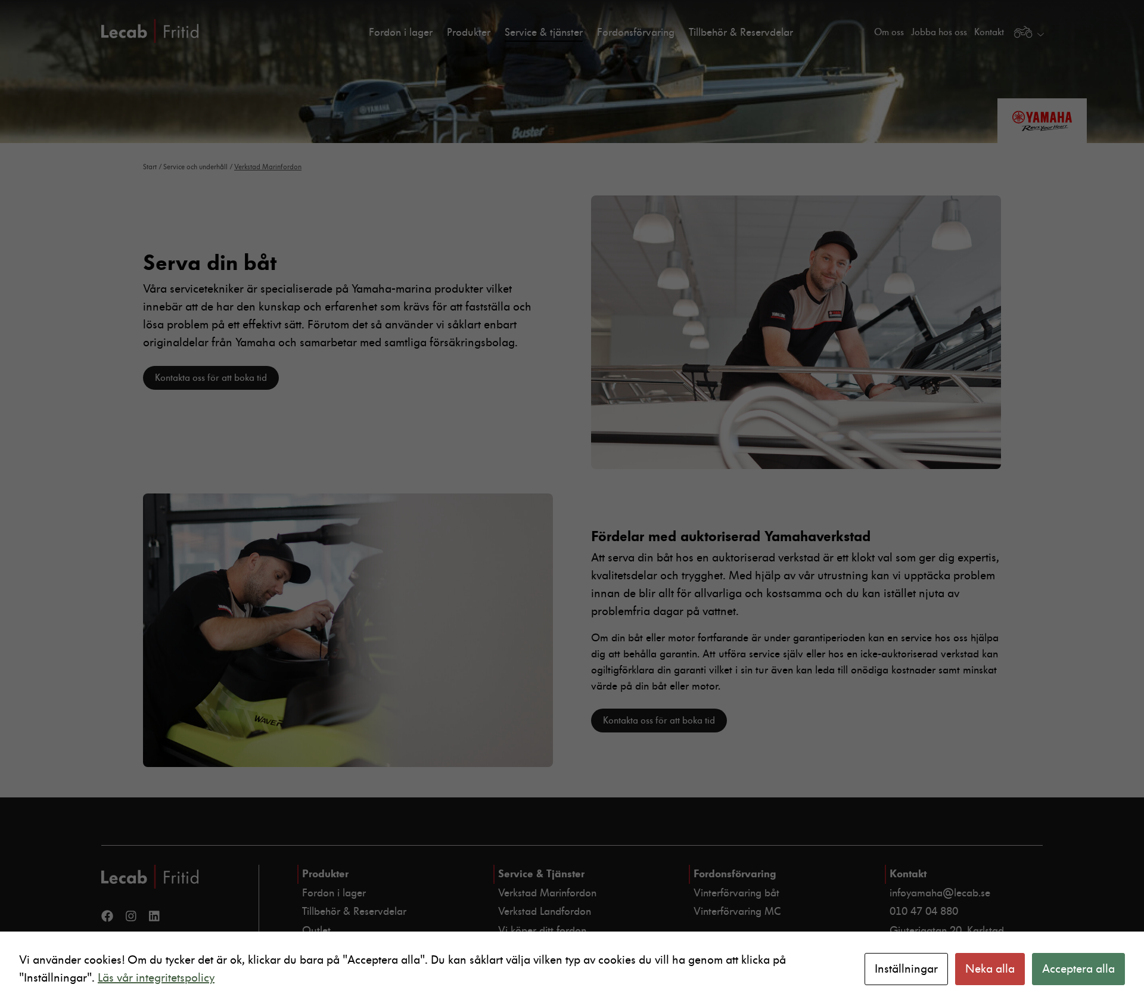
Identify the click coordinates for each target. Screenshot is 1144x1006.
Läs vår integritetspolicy (156, 978)
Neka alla (990, 969)
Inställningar (906, 969)
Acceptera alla (1078, 969)
